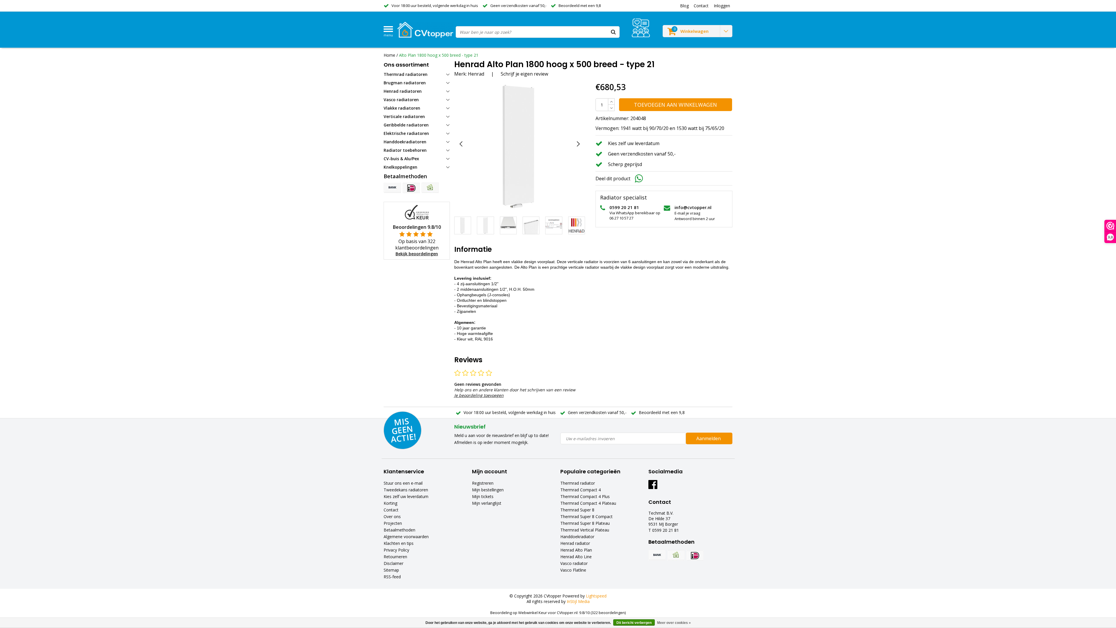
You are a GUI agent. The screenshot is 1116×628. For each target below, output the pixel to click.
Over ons (392, 516)
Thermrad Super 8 (577, 510)
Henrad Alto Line (576, 556)
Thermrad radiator (577, 483)
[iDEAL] (411, 188)
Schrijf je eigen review (524, 74)
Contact (391, 510)
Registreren (482, 483)
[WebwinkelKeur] (417, 212)
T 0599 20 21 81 (663, 530)
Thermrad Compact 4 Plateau (588, 503)
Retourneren (395, 556)
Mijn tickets (482, 496)
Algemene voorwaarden (406, 536)
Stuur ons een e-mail (403, 483)
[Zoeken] (613, 32)
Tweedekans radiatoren (406, 490)
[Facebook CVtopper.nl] (652, 486)
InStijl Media (578, 601)
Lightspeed (596, 596)
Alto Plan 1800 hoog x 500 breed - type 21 (438, 55)
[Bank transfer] (392, 188)
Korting (390, 503)
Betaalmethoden (399, 530)
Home (389, 55)
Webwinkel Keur (532, 612)
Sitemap (391, 570)
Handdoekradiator (577, 536)
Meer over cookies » (674, 623)
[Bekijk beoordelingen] (641, 28)
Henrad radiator (575, 543)
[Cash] (430, 188)
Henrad (476, 74)
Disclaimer (393, 563)
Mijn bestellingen (488, 490)
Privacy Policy (396, 550)
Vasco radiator (574, 563)
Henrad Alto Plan (576, 550)
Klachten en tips (399, 543)
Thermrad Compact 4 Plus (585, 496)
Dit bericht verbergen (634, 623)
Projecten (393, 523)
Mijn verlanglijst (486, 503)
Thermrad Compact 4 (580, 490)
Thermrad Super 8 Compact (586, 516)
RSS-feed (392, 576)
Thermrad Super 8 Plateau (585, 523)
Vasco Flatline (573, 570)
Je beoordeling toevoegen (479, 395)
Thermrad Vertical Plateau (584, 530)
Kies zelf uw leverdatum (406, 496)
